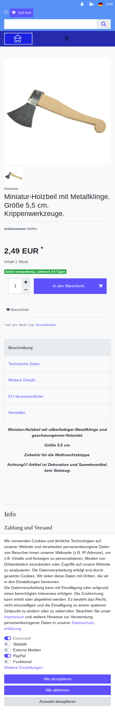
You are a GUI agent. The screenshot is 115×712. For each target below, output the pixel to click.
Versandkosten (45, 324)
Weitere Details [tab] (21, 380)
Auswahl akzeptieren (57, 701)
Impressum (14, 617)
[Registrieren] (92, 4)
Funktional (22, 661)
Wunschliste (19, 310)
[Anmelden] (83, 4)
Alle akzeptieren (58, 679)
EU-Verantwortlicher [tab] (26, 396)
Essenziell (22, 638)
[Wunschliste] (6, 13)
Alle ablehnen (57, 690)
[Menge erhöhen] (26, 282)
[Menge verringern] (26, 290)
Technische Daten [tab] (24, 364)
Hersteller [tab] (16, 412)
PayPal (19, 656)
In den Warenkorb (68, 286)
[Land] (101, 4)
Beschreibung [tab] (20, 347)
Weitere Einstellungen (23, 667)
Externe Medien (27, 650)
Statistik (20, 644)
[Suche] (104, 24)
